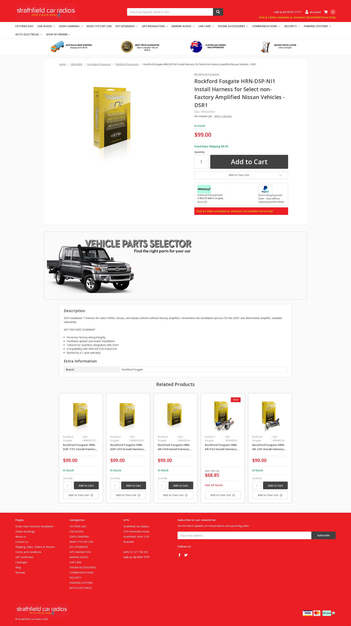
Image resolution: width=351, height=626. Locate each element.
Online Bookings (25, 531)
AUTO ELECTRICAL (27, 34)
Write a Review (223, 116)
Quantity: (199, 152)
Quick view (81, 415)
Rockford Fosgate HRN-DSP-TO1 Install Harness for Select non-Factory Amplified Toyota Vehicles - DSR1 (80, 447)
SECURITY (290, 26)
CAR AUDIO (45, 26)
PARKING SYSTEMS (316, 26)
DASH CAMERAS (69, 26)
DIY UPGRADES (125, 26)
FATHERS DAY (24, 26)
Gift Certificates (24, 557)
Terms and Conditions (28, 552)
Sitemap (20, 572)
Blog (18, 567)
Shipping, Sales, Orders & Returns (35, 547)
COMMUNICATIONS (265, 26)
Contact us (21, 541)
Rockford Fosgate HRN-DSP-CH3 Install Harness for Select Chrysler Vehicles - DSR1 (127, 447)
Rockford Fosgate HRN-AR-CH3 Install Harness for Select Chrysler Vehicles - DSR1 (268, 447)
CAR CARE (205, 26)
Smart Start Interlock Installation (34, 526)
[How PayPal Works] (265, 189)
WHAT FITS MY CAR (99, 26)
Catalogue (21, 562)
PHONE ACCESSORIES (232, 26)
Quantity (68, 478)
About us (20, 536)
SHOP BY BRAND (57, 34)
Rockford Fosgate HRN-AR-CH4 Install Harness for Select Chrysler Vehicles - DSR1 (174, 447)
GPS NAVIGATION (153, 26)
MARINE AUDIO (182, 26)
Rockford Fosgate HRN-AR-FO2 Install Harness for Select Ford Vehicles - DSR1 (222, 447)
